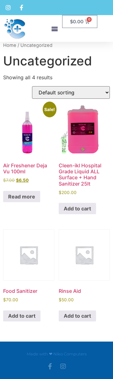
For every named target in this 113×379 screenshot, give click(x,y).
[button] (55, 28)
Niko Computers (70, 353)
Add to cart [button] (77, 208)
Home (9, 45)
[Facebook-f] (50, 366)
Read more (21, 196)
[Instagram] (63, 366)
